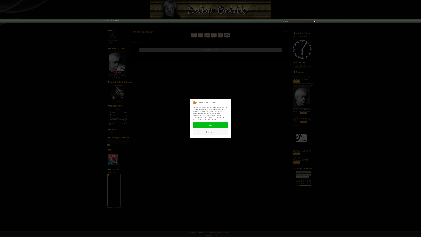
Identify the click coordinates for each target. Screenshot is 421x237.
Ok (210, 125)
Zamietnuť (210, 132)
